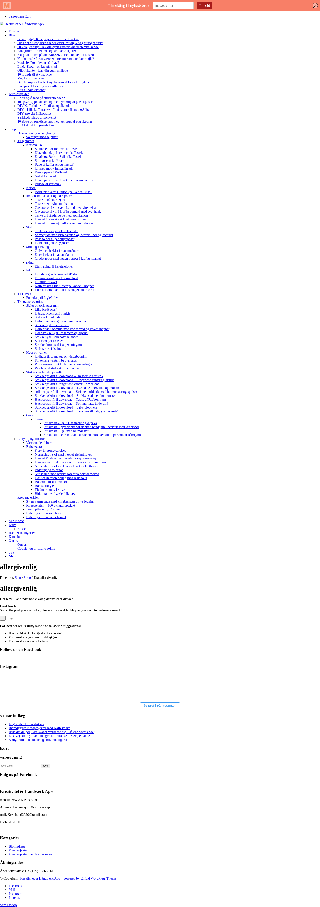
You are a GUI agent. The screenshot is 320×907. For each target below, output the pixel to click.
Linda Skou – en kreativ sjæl (37, 66)
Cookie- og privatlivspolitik (36, 548)
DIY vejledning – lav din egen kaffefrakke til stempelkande (58, 47)
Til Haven (24, 294)
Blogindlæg (17, 846)
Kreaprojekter (18, 850)
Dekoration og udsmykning (36, 133)
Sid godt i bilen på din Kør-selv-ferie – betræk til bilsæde (56, 55)
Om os (22, 544)
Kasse (21, 529)
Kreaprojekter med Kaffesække (30, 854)
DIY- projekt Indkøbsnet (34, 113)
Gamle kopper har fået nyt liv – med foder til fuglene (53, 82)
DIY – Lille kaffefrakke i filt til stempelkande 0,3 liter (54, 109)
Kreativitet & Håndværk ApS (40, 878)
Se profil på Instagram (160, 705)
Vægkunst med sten (31, 78)
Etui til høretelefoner (31, 90)
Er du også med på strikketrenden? (41, 98)
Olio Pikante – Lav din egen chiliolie (42, 70)
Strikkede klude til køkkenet (36, 117)
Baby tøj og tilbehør (31, 439)
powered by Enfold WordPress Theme (89, 878)
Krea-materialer (28, 497)
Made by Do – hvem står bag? (38, 62)
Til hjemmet (25, 141)
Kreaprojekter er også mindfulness (40, 86)
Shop (27, 577)
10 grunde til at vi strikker (35, 74)
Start (18, 577)
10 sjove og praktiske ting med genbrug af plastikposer (54, 102)
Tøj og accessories (30, 301)
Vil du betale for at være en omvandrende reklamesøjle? (55, 59)
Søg (45, 765)
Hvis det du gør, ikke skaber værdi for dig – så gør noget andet (60, 43)
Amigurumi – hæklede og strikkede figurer (46, 51)
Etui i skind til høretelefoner (36, 125)
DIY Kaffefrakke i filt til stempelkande (43, 106)
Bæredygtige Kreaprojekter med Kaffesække (48, 39)
